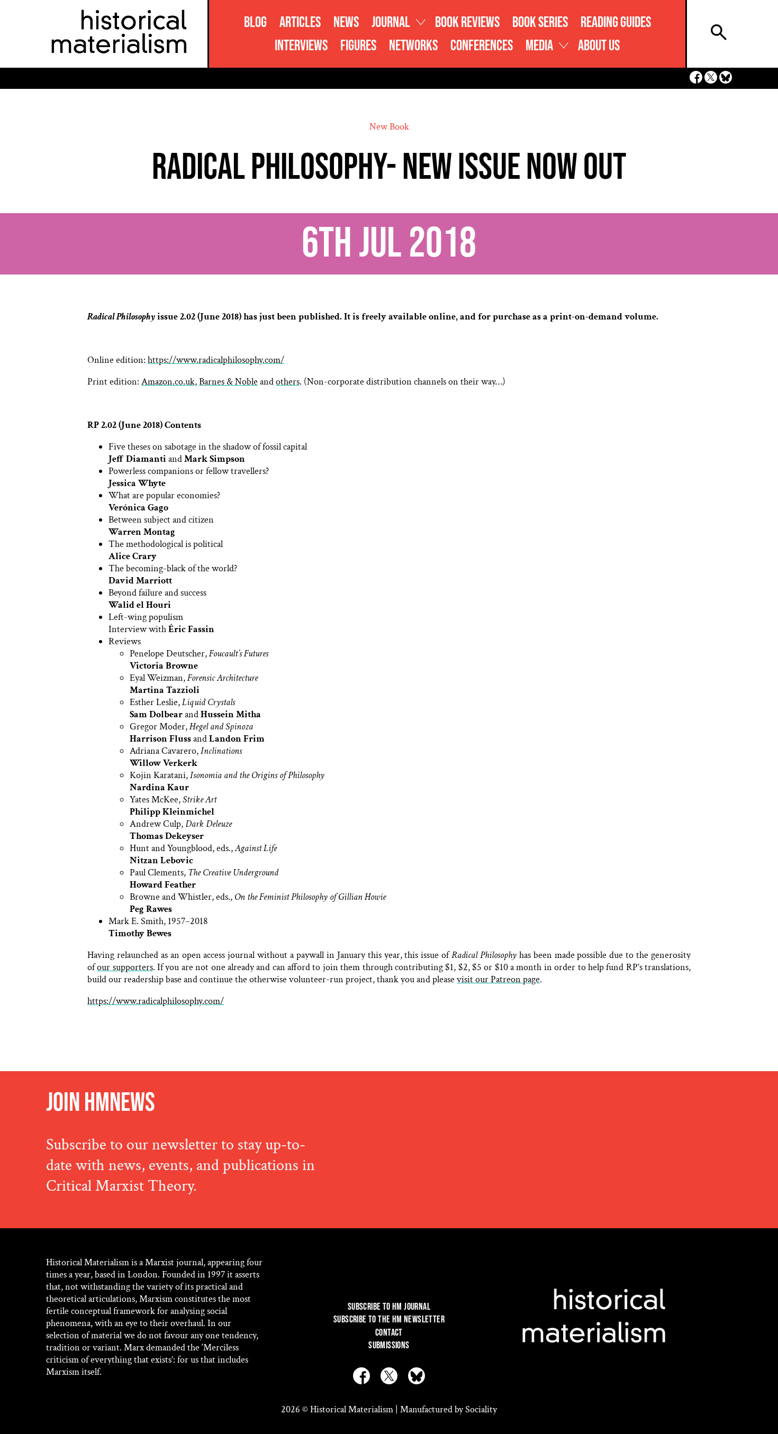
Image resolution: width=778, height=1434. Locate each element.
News (346, 22)
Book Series (540, 22)
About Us (599, 45)
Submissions (388, 1345)
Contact (389, 1332)
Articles (300, 22)
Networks (413, 45)
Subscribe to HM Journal (389, 1306)
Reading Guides (616, 22)
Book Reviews (467, 22)
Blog (255, 22)
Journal (391, 22)
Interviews (301, 45)
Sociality (481, 1409)
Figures (358, 45)
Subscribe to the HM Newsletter (389, 1319)
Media (539, 45)
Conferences (481, 45)
